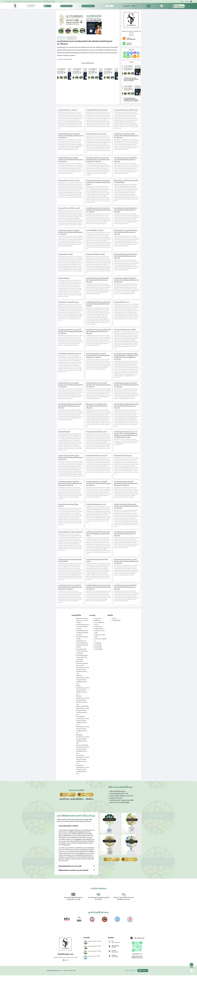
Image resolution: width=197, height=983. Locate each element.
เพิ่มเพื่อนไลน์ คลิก (115, 946)
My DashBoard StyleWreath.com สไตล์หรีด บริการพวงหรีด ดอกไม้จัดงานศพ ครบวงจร (82, 721)
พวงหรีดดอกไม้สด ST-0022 (94, 941)
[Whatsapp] (124, 56)
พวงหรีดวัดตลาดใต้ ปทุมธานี (123, 455)
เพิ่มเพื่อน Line (130, 43)
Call (177, 5)
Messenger (114, 955)
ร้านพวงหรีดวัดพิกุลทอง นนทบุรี (96, 504)
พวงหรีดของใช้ (98, 647)
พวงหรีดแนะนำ (98, 627)
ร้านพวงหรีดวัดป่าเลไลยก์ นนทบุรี (96, 431)
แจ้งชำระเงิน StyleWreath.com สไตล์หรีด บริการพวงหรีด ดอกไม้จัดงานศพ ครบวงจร (82, 680)
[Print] (134, 56)
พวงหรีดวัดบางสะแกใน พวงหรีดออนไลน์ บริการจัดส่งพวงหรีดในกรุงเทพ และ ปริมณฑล (98, 331)
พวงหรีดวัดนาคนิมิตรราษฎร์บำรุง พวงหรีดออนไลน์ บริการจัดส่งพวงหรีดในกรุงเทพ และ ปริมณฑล (70, 483)
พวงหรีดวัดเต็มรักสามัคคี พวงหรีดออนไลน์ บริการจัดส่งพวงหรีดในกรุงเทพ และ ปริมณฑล (131, 99)
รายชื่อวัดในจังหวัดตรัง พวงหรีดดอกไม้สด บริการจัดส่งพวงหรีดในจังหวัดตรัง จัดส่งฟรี (98, 304)
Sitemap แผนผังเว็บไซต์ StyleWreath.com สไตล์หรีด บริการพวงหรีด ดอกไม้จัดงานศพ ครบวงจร (82, 710)
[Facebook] (128, 53)
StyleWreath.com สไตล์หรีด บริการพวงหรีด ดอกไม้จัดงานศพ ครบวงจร (82, 670)
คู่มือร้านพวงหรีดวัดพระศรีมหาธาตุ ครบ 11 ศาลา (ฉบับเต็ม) (82, 620)
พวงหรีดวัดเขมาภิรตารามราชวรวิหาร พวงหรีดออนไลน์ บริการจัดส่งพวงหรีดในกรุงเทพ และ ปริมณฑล (70, 587)
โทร (112, 941)
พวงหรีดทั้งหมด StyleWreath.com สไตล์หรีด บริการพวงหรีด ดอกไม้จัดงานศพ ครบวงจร (82, 770)
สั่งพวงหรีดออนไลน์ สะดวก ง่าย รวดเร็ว (70, 866)
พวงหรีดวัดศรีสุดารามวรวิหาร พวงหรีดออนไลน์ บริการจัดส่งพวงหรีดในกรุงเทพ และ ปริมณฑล (98, 587)
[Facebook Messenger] (131, 53)
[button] (76, 826)
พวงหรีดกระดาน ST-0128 (94, 956)
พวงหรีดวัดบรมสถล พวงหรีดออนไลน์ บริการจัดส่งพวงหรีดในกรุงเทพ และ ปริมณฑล (125, 160)
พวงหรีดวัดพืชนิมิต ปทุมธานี (94, 230)
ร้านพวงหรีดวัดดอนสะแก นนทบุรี (96, 134)
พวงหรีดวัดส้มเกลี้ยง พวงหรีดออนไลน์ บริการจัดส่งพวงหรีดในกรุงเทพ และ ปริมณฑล (70, 406)
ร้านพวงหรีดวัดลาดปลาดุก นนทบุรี (68, 180)
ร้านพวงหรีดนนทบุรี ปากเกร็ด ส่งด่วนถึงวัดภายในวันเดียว (82, 651)
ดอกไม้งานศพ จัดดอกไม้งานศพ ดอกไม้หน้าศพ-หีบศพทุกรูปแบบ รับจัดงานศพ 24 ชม (98, 534)
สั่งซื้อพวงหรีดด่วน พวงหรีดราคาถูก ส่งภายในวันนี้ (73, 870)
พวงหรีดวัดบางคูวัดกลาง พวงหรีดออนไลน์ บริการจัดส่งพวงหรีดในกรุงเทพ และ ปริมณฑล (70, 232)
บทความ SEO (97, 618)
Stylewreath (115, 952)
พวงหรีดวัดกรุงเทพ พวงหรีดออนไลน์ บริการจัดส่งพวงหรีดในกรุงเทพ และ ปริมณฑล (125, 587)
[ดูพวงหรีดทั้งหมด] (61, 6)
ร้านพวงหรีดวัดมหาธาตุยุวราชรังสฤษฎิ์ (70, 532)
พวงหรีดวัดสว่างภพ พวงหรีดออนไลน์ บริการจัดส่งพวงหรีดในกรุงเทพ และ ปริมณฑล (125, 210)
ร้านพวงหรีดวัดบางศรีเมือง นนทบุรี (69, 208)
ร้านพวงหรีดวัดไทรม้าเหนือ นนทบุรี (96, 110)
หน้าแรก (49, 6)
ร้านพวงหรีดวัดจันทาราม (121, 302)
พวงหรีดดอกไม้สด (98, 629)
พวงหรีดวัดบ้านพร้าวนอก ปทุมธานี (96, 455)
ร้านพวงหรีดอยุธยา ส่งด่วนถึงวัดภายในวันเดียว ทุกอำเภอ (82, 645)
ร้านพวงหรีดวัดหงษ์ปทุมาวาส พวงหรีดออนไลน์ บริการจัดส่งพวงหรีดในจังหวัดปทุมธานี (98, 182)
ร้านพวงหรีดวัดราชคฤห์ (65, 254)
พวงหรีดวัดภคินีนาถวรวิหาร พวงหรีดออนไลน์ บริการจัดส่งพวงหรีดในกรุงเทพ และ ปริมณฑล (126, 561)
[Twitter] (138, 53)
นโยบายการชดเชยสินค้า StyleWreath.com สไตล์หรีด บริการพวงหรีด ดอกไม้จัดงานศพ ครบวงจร (82, 749)
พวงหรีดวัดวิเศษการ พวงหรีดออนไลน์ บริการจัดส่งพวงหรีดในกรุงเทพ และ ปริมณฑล (125, 232)
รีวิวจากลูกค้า (126, 6)
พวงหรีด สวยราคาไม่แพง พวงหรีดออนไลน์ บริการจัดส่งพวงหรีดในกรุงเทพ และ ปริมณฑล (70, 457)
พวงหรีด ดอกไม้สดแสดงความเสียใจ (125, 329)
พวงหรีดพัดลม (98, 643)
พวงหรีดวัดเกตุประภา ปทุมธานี (67, 110)
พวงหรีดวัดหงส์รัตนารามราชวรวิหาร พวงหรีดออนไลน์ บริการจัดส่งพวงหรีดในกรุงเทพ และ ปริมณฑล (98, 160)
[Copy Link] (138, 56)
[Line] (124, 53)
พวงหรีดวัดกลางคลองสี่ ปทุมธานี (68, 302)
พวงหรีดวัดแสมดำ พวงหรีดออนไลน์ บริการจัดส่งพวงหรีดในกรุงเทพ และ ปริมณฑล (125, 534)
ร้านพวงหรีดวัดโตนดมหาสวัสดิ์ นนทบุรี (126, 110)
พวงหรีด (60, 59)
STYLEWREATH (31, 5)
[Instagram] (134, 53)
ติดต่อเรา (182, 1)
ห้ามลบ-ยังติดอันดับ (99, 622)
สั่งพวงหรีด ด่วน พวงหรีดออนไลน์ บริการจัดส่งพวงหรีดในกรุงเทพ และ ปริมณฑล (97, 406)
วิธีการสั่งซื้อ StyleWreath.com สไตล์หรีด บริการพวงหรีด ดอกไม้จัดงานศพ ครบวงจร (82, 739)
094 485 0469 (180, 6)
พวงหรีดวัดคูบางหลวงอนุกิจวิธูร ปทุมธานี (68, 505)
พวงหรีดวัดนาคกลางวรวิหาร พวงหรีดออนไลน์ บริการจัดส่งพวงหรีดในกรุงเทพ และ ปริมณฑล (98, 210)
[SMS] (131, 56)
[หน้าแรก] (45, 6)
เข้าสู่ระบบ (187, 1)
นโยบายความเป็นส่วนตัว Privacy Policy (82, 664)
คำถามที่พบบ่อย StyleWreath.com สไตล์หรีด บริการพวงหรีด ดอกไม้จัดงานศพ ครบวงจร (82, 759)
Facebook (114, 950)
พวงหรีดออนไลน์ (31, 6)
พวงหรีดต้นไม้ (97, 645)
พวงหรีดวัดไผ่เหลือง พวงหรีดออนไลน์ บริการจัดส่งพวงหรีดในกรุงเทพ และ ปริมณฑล (125, 256)
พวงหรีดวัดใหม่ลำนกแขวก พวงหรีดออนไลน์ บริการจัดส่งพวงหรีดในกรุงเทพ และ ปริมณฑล (70, 136)
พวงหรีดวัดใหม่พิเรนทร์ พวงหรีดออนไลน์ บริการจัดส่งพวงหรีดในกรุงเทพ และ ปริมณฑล (70, 160)
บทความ (96, 625)
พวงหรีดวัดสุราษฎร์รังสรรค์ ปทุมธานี (69, 353)
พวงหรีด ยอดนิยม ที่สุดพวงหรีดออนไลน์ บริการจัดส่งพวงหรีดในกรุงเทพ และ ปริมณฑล (126, 406)
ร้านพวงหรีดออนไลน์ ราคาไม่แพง (68, 826)
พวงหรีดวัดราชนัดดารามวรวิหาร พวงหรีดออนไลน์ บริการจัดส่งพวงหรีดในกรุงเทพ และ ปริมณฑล (98, 355)
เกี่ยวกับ (134, 6)
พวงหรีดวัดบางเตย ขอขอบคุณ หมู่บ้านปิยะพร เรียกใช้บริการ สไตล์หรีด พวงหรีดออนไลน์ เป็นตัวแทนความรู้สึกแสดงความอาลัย (126, 356)
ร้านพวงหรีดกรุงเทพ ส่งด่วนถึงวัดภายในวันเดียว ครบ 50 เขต (82, 633)
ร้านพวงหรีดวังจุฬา (64, 431)
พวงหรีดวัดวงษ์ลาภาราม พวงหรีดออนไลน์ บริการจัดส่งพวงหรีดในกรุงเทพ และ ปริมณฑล (98, 483)
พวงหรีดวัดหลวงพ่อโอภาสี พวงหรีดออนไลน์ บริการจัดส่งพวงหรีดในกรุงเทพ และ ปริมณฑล (126, 280)
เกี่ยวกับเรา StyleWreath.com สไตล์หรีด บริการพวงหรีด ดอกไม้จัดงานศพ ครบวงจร (82, 700)
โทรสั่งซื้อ (66, 794)
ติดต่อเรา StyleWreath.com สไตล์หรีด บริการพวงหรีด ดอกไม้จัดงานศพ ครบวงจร (82, 690)
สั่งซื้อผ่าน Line (85, 794)
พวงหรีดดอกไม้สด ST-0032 (94, 951)
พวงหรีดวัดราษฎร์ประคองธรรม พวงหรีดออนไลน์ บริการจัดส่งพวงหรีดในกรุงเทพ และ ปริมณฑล (126, 483)
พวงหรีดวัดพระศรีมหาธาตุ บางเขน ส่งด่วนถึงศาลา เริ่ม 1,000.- (82, 627)
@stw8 (129, 44)
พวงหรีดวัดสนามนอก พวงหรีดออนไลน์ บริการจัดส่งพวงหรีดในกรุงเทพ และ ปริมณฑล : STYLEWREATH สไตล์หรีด (30, 1)
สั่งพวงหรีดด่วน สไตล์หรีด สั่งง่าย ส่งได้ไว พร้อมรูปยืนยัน (126, 181)
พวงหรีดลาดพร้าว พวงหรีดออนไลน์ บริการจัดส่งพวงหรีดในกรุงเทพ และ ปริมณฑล (131, 79)
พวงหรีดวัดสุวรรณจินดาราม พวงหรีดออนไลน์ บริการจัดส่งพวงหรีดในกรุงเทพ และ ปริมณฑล (70, 331)
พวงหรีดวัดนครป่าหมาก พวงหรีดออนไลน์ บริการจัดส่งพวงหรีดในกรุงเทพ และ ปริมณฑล (70, 385)
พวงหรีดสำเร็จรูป (98, 649)
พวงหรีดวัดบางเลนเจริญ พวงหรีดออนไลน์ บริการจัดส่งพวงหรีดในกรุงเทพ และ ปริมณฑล (126, 136)
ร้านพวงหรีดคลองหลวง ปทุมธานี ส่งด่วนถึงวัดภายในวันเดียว (82, 657)
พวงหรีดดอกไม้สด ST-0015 (94, 946)
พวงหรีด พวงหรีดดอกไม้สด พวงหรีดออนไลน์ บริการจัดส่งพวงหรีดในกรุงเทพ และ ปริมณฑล (126, 506)
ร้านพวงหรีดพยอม (64, 278)
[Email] (128, 56)
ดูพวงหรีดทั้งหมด (67, 6)
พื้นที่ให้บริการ (97, 620)
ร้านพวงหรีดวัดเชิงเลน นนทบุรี (95, 254)
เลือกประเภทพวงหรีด (87, 6)
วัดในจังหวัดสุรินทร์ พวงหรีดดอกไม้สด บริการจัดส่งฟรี (70, 560)
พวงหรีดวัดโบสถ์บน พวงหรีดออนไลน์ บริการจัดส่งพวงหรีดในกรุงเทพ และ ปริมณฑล (97, 280)
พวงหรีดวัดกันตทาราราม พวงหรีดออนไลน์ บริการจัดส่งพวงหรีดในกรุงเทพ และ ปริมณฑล (98, 385)
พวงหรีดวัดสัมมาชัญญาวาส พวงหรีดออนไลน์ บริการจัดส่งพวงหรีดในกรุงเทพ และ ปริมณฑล (126, 385)
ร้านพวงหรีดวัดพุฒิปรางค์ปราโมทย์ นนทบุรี (97, 560)
